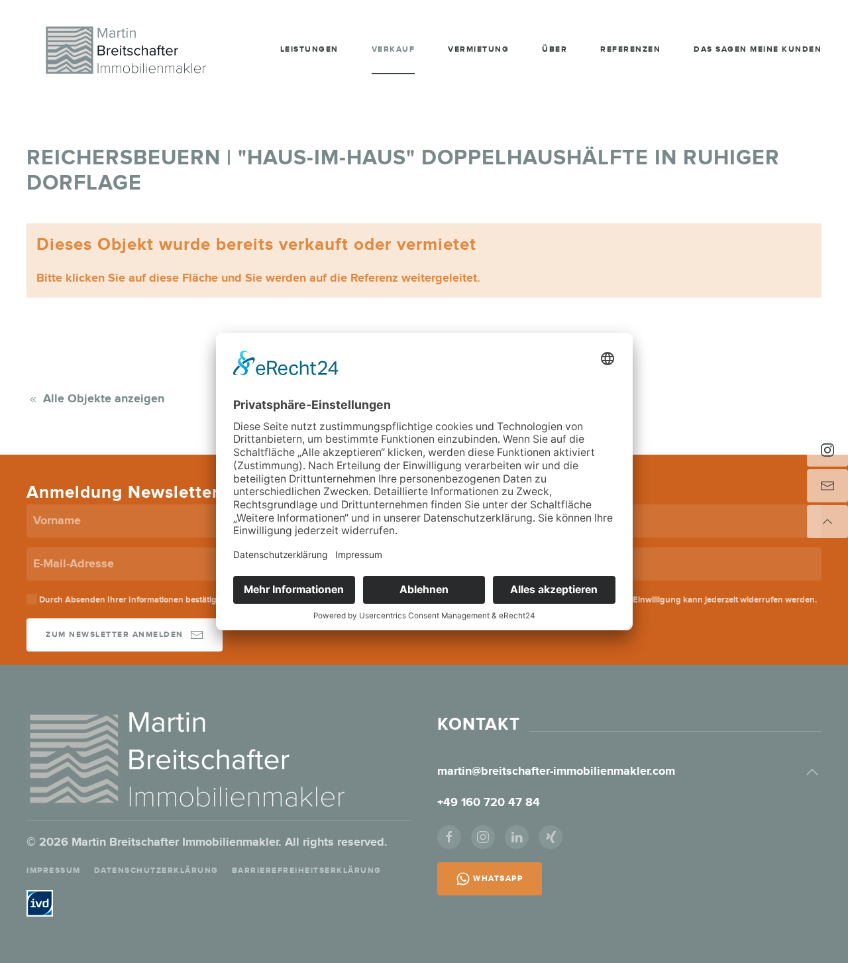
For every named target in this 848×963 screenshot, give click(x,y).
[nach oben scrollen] (827, 521)
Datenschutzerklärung (156, 871)
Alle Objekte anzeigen (103, 399)
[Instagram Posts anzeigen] (827, 450)
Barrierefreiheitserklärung (307, 871)
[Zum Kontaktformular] (827, 485)
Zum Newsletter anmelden (115, 635)
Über (554, 49)
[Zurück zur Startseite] (125, 49)
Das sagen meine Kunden (758, 49)
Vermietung (478, 49)
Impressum (53, 871)
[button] (812, 772)
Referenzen (630, 49)
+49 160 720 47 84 (490, 802)
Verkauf (393, 49)
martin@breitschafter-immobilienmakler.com (556, 771)
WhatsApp (498, 878)
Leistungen (309, 49)
